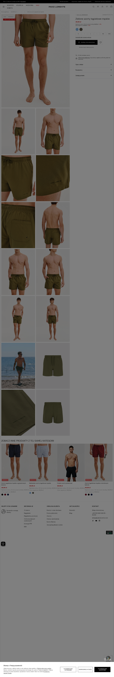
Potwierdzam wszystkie (102, 669)
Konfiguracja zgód (85, 669)
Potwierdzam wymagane (68, 669)
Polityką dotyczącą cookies (44, 668)
